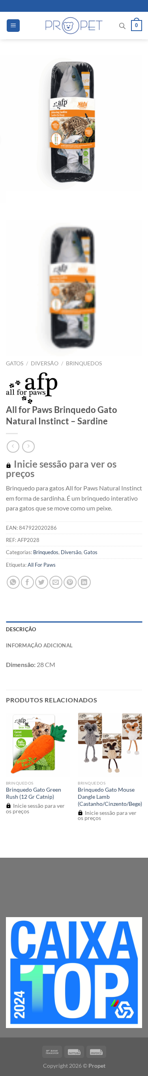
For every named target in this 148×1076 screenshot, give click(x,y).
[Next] (35, 198)
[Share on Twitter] (41, 582)
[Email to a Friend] (55, 582)
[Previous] (13, 198)
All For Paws (42, 565)
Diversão (44, 363)
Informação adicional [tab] (39, 645)
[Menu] (13, 25)
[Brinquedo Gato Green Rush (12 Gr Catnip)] (38, 745)
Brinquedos (84, 363)
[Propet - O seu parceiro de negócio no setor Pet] (74, 25)
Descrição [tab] (21, 629)
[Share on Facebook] (27, 582)
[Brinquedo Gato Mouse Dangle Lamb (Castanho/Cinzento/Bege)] (110, 745)
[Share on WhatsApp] (13, 582)
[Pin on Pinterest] (70, 582)
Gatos (14, 363)
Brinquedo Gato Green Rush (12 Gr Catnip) (33, 793)
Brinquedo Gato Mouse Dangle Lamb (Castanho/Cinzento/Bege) (110, 797)
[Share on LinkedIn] (84, 582)
